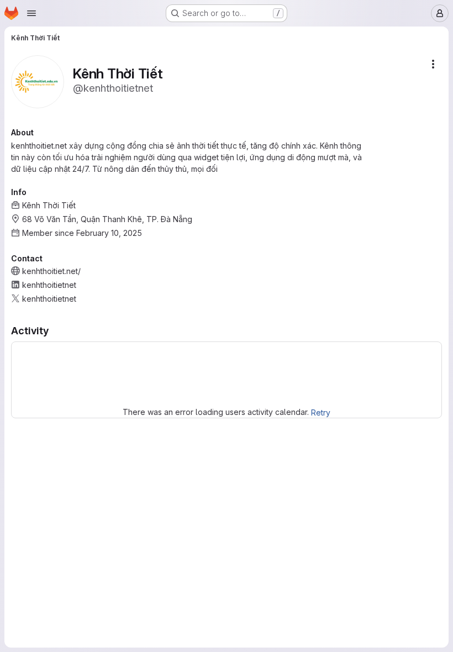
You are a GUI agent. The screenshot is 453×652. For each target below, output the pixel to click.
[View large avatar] (37, 81)
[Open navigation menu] (31, 13)
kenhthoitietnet (49, 285)
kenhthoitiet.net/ (51, 271)
